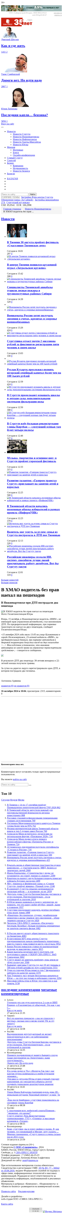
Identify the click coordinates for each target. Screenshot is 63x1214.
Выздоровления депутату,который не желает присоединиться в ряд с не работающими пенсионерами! (29, 1037)
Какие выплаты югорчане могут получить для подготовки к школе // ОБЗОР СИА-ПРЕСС (31, 953)
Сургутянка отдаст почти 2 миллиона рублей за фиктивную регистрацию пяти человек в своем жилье (33, 344)
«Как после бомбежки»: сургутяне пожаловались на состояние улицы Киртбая (33, 1101)
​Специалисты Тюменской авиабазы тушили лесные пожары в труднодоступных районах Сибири (30, 290)
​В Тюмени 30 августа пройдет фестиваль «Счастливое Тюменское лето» (33, 244)
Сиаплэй (11, 160)
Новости (11, 131)
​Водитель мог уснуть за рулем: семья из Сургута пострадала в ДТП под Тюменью (33, 533)
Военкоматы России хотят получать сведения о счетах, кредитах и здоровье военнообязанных (32, 318)
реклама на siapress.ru (58, 14)
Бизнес (10, 163)
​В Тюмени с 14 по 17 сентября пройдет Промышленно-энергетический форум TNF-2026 (33, 806)
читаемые (49, 990)
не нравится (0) (21, 686)
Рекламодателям (26, 1191)
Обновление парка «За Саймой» (17, 200)
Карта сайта (7, 1204)
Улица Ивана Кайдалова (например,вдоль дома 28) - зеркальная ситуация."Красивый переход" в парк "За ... (33, 1095)
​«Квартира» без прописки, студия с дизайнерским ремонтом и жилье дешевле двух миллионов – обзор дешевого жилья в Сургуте (33, 918)
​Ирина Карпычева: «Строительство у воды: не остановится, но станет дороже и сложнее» (31, 874)
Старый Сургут (15, 158)
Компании (18, 165)
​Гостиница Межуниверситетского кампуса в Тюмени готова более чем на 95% (33, 824)
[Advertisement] (31, 729)
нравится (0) (7, 686)
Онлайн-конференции (24, 155)
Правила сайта (8, 1191)
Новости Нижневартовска (26, 136)
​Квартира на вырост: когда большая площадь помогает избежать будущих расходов (34, 879)
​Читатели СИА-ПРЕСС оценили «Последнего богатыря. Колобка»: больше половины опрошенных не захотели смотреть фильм (33, 926)
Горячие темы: (10, 197)
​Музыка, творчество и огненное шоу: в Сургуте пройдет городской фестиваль (32, 459)
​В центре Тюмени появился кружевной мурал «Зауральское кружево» (32, 266)
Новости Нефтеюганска (25, 139)
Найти (32, 194)
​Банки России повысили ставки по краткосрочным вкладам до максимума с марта (32, 947)
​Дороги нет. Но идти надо (20, 1063)
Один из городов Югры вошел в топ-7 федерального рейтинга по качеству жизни (33, 971)
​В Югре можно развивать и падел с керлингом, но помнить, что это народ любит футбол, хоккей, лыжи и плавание (33, 905)
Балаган (11, 173)
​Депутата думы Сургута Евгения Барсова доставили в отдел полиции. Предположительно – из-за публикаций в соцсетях (34, 897)
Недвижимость (20, 168)
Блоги (16, 152)
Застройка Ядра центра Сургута (37, 197)
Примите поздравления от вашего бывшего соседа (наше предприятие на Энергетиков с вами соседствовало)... (32, 1058)
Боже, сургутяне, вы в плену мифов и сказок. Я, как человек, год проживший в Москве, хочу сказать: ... (33, 1130)
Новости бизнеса (21, 171)
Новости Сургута (21, 134)
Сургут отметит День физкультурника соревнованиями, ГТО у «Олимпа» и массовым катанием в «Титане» (31, 1118)
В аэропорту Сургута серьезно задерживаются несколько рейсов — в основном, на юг (30, 890)
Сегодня (5, 800)
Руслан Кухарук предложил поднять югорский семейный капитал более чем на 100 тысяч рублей (34, 372)
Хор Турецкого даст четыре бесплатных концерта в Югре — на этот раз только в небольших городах (34, 976)
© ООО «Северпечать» (25, 1147)
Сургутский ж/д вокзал (18, 202)
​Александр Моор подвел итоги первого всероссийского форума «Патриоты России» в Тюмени (30, 842)
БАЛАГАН (12, 178)
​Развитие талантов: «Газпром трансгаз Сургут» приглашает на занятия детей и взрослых (32, 483)
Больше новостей (9, 580)
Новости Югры (20, 144)
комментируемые (15, 994)
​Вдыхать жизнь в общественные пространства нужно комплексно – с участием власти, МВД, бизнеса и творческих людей (34, 868)
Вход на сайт (7, 124)
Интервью (18, 150)
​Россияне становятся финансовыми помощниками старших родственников (32, 819)
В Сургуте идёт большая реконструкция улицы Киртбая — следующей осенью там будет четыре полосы (34, 427)
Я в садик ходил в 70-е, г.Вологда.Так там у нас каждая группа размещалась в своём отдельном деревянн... (30, 1074)
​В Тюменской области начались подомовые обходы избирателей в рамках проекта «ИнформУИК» (33, 509)
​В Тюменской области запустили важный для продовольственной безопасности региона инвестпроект (30, 813)
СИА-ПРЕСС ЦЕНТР (27, 1152)
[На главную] (18, 25)
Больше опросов (9, 582)
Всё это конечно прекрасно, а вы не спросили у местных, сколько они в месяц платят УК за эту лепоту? (31, 1021)
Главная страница (12, 209)
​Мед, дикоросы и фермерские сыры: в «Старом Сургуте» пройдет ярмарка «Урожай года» (31, 884)
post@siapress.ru (30, 1160)
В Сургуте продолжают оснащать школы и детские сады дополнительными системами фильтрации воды (33, 398)
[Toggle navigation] (2, 127)
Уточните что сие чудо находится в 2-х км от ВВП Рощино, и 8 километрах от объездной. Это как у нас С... (33, 1005)
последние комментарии (20, 990)
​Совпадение (15, 957)
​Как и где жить (14, 1010)
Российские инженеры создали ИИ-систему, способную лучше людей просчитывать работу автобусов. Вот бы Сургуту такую (33, 561)
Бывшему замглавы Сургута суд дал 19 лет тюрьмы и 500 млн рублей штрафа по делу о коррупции (33, 966)
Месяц (21, 800)
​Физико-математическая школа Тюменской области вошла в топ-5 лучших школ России (32, 829)
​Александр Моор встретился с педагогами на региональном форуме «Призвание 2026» (30, 835)
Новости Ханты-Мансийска (27, 142)
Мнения (11, 147)
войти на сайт (20, 779)
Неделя (13, 800)
